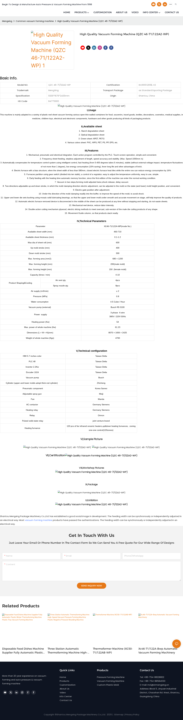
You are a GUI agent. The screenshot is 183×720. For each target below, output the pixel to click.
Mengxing (7, 21)
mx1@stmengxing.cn (158, 684)
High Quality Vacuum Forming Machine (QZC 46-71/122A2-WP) (90, 21)
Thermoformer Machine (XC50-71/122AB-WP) (113, 650)
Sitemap (118, 714)
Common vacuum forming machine (35, 21)
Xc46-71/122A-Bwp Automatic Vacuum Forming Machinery (157, 650)
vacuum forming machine (38, 520)
